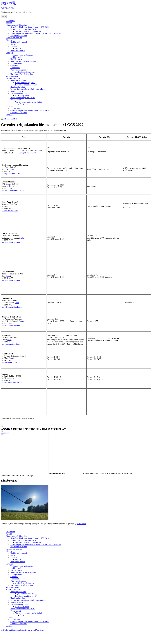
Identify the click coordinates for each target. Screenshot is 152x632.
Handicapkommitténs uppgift (26, 85)
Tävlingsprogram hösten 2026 (21, 55)
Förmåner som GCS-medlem (16, 25)
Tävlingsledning (16, 63)
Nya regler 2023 (16, 91)
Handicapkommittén (18, 81)
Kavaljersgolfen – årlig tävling (21, 74)
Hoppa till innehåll (8, 2)
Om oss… (14, 44)
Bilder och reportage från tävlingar (23, 61)
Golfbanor (14, 66)
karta (12, 169)
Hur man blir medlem (14, 38)
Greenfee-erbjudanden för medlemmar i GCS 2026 (29, 27)
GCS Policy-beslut (22, 95)
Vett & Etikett (15, 100)
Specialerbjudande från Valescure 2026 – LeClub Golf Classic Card (35, 33)
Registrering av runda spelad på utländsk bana (27, 89)
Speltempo (24, 104)
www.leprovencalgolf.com (11, 307)
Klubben (9, 40)
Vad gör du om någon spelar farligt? (28, 102)
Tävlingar (9, 53)
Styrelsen (13, 46)
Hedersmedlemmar (17, 51)
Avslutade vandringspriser (25, 72)
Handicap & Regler (13, 78)
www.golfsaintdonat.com (11, 344)
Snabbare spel (15, 57)
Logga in (9, 115)
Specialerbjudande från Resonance (28, 31)
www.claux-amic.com (10, 211)
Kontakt (9, 23)
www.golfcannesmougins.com (13, 190)
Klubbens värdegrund (18, 42)
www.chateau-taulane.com (11, 382)
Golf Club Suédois (8, 8)
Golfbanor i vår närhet (18, 113)
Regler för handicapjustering (25, 83)
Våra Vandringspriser (18, 70)
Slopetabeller (15, 68)
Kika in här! (81, 524)
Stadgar (18, 48)
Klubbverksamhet (12, 76)
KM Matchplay (16, 59)
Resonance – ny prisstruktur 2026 (23, 29)
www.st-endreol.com (9, 362)
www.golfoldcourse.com (11, 173)
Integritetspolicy (21, 630)
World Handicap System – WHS (22, 98)
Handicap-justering (17, 87)
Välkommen (10, 21)
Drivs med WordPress (36, 630)
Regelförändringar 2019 (19, 93)
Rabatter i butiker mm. (18, 36)
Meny (4, 16)
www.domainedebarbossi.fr (12, 325)
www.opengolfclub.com (11, 242)
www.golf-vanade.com (27, 153)
